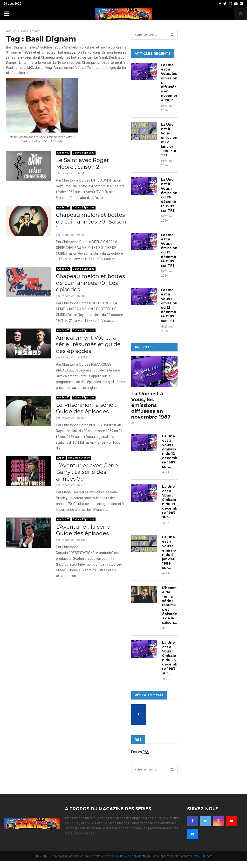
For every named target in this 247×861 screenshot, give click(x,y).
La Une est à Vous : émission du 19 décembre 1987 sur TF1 (169, 250)
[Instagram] (218, 821)
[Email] (192, 834)
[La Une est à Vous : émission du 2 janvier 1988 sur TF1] (144, 131)
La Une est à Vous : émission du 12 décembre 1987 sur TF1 (169, 305)
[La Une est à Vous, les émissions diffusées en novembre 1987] (144, 71)
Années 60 (63, 152)
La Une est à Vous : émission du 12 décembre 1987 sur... (169, 451)
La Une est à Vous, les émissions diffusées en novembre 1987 (151, 405)
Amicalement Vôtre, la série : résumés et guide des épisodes (88, 344)
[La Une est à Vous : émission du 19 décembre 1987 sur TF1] (144, 241)
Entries (140, 752)
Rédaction (68, 173)
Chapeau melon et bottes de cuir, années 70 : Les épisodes (90, 283)
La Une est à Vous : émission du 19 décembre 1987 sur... (169, 501)
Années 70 (63, 207)
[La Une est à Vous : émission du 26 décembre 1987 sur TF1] (144, 186)
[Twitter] (205, 821)
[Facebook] (192, 821)
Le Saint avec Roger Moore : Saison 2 (82, 163)
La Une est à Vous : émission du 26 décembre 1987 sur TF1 (169, 194)
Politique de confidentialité (133, 856)
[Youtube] (231, 821)
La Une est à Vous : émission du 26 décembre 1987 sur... (169, 657)
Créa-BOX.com (203, 856)
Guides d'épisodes (83, 152)
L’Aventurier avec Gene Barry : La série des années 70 (87, 472)
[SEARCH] (172, 35)
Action (60, 458)
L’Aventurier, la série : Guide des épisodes (84, 530)
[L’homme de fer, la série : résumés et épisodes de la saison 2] (144, 594)
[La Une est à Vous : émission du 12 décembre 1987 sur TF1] (144, 296)
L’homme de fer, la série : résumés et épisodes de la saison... (169, 605)
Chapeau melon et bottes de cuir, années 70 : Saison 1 (91, 221)
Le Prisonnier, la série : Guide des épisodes (86, 408)
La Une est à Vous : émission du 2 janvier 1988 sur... (169, 552)
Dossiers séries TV (79, 458)
